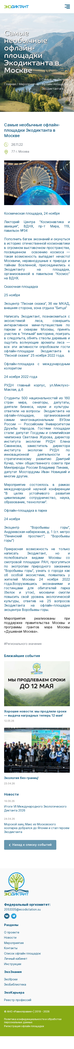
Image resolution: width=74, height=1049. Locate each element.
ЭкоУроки (10, 979)
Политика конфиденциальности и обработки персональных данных (32, 1021)
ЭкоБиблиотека (15, 984)
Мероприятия (29, 84)
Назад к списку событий (32, 845)
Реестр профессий (17, 1000)
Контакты (10, 948)
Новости (10, 937)
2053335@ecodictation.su (22, 909)
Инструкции (12, 964)
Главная (10, 84)
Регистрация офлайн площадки (24, 1026)
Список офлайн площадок (22, 953)
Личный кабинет (15, 958)
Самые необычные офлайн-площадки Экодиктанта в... (55, 84)
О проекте (11, 932)
